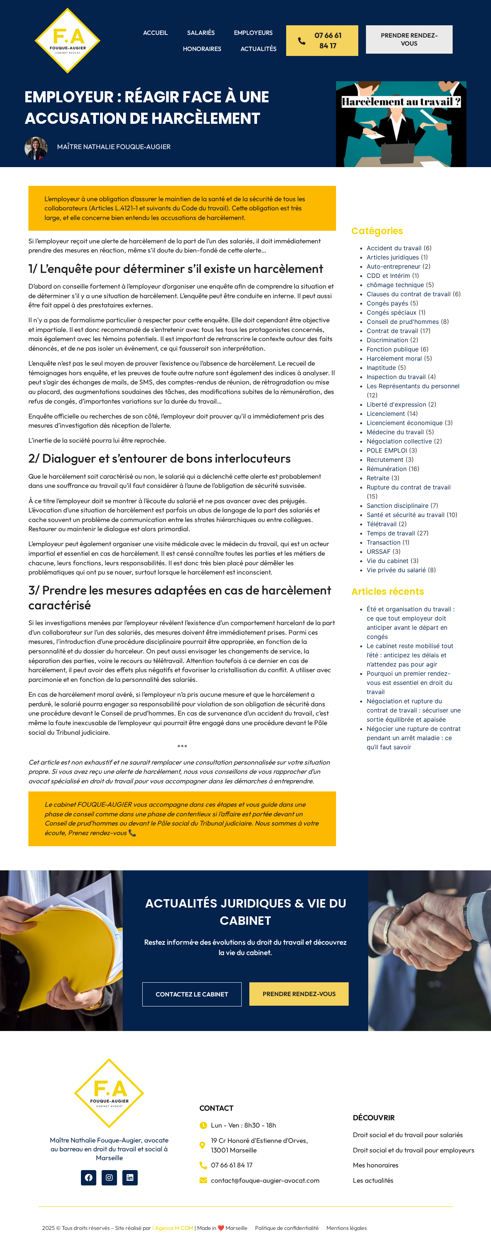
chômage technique (395, 285)
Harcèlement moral (394, 358)
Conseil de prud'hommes (403, 321)
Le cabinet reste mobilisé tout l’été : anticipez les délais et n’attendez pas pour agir (410, 655)
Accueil (155, 32)
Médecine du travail (395, 432)
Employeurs (253, 32)
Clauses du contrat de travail (409, 294)
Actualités (259, 49)
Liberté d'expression (396, 404)
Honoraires (202, 49)
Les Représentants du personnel (413, 386)
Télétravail (382, 524)
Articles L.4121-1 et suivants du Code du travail (158, 208)
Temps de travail (391, 533)
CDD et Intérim (388, 275)
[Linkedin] (130, 1177)
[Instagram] (109, 1177)
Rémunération (387, 469)
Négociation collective (399, 441)
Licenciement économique (405, 423)
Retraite (378, 478)
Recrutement (385, 459)
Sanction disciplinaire (397, 505)
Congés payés (387, 303)
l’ (172, 1228)
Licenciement (386, 413)
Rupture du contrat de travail (409, 487)
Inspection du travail (396, 377)
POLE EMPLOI (387, 450)
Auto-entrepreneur (393, 266)
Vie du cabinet (388, 561)
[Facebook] (88, 1177)
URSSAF (378, 551)
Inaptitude (381, 367)
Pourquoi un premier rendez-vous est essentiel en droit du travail (409, 683)
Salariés (201, 32)
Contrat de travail (392, 331)
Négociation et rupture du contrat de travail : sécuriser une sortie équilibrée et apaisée (414, 710)
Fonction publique (393, 349)
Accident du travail (394, 248)
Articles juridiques (393, 257)
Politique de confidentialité (287, 1228)
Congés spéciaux (392, 312)
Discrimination (387, 340)
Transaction (383, 542)
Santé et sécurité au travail (406, 515)
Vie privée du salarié (396, 570)
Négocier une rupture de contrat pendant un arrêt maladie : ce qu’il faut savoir (414, 738)
